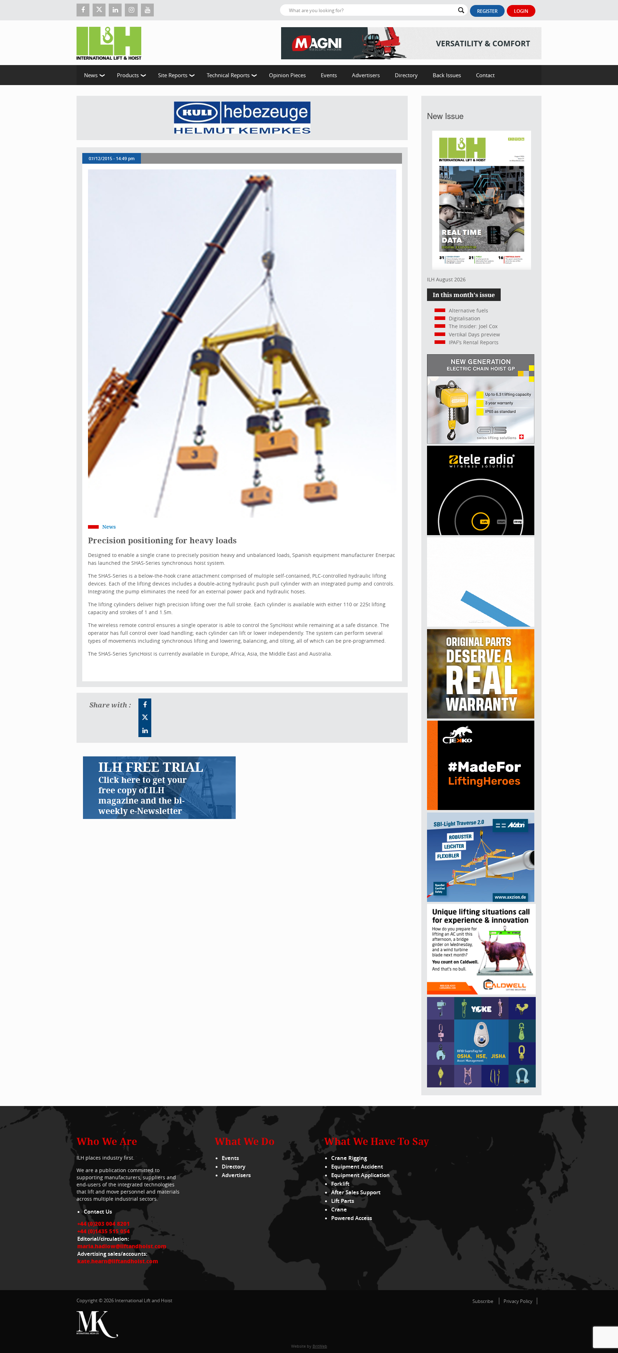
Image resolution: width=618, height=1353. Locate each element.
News (91, 75)
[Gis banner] (480, 441)
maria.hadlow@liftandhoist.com (121, 1246)
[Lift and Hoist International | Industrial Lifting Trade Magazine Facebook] (83, 10)
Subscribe (482, 1301)
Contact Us (98, 1211)
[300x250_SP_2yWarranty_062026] (480, 716)
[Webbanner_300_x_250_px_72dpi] (480, 533)
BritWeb (320, 1346)
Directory (406, 75)
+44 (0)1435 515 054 (103, 1231)
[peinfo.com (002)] (480, 624)
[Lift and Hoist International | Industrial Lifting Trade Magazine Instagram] (131, 10)
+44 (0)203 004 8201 (103, 1224)
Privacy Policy (518, 1301)
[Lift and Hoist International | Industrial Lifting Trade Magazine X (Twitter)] (99, 10)
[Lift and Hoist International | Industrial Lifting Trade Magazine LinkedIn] (115, 10)
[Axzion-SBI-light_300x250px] (480, 900)
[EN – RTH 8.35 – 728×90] (411, 42)
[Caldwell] (481, 992)
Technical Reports (228, 75)
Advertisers (366, 75)
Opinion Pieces (287, 75)
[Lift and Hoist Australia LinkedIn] (144, 730)
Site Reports (172, 75)
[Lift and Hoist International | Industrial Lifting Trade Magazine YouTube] (147, 10)
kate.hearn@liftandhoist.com (117, 1261)
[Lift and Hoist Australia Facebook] (144, 704)
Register (487, 11)
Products (128, 75)
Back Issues (447, 75)
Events (329, 75)
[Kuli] (242, 118)
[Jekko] (480, 808)
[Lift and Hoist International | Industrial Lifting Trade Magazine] (112, 43)
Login (521, 11)
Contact (485, 75)
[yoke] (481, 1085)
